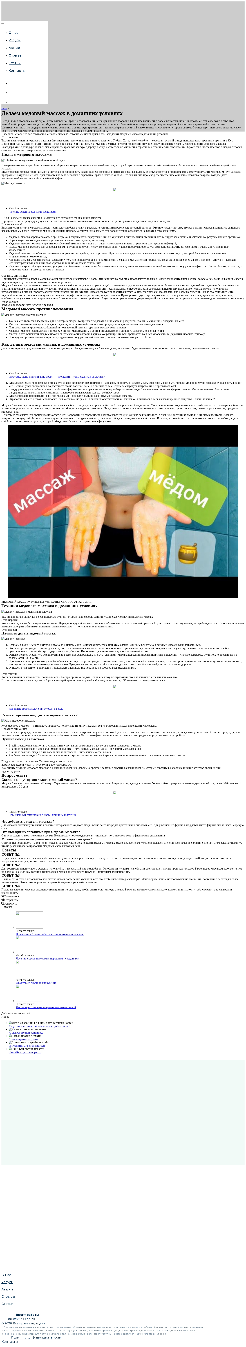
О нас (13, 33)
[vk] (11, 83)
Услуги (15, 40)
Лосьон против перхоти (23, 1039)
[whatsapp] (11, 92)
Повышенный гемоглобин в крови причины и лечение (42, 814)
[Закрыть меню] (2, 23)
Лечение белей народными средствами (33, 211)
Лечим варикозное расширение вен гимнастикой (46, 1007)
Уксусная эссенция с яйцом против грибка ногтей (39, 1026)
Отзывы (15, 55)
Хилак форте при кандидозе (26, 1032)
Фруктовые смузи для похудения (36, 982)
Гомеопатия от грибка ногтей (27, 1045)
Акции (14, 48)
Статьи (6, 429)
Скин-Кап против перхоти (25, 1052)
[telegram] (11, 102)
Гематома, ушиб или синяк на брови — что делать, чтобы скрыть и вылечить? (57, 376)
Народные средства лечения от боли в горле (36, 708)
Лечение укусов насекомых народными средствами (47, 958)
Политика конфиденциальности (36, 1337)
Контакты (17, 71)
